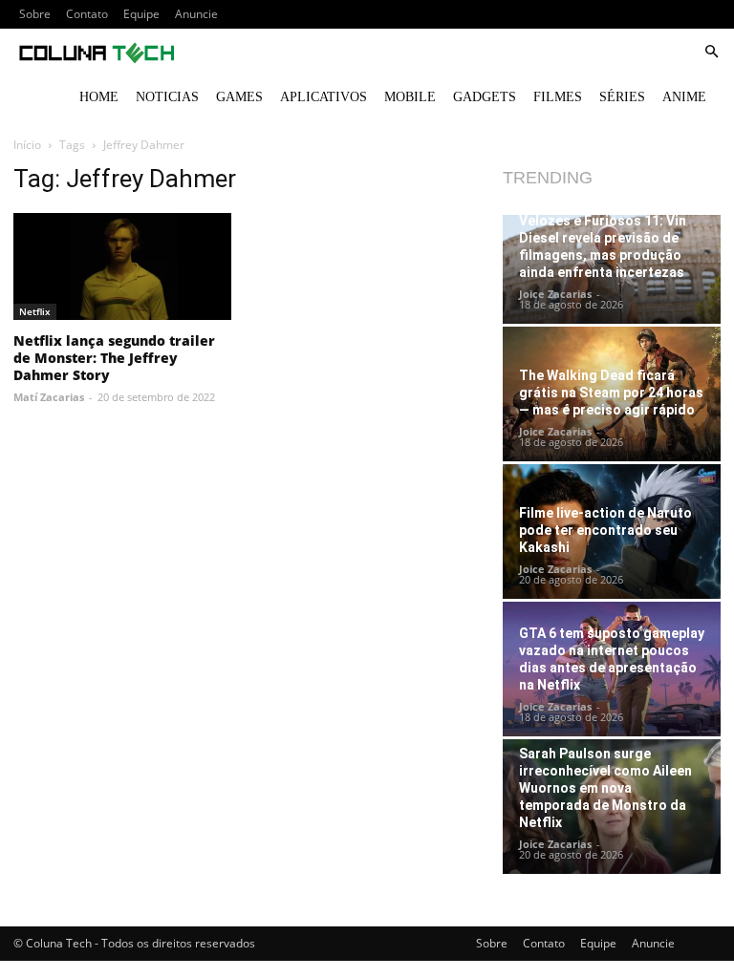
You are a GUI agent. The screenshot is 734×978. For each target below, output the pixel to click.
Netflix (35, 311)
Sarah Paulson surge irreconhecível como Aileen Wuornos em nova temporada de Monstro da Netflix (605, 788)
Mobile (410, 97)
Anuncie (196, 14)
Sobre (35, 14)
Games (239, 97)
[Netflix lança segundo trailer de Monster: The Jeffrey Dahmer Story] (122, 266)
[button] (711, 52)
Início (27, 145)
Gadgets (484, 97)
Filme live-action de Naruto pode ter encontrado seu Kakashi (605, 530)
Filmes (557, 97)
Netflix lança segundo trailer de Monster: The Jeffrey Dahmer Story (114, 357)
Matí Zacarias (48, 397)
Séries (622, 97)
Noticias (167, 97)
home (99, 97)
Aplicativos (323, 97)
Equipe (141, 14)
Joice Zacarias (555, 294)
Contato (87, 14)
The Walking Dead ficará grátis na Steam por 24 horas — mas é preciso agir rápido (611, 392)
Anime (684, 97)
